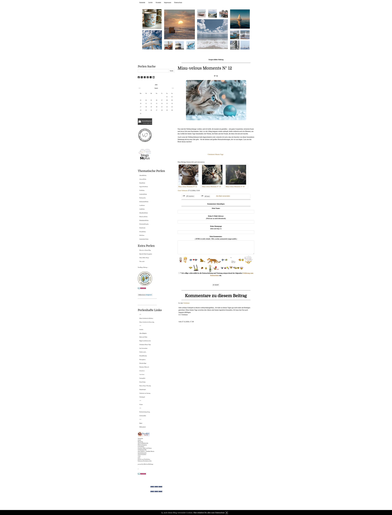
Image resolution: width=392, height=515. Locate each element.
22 (167, 106)
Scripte (141, 404)
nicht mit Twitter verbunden (202, 196)
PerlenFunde (142, 227)
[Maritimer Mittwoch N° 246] (179, 45)
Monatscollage (142, 363)
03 (140, 100)
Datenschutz (178, 2)
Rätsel (140, 423)
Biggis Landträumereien (145, 340)
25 (146, 110)
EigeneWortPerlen (143, 186)
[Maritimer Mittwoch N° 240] (212, 13)
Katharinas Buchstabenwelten (145, 461)
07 (162, 100)
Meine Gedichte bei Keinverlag (146, 322)
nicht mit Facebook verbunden (184, 196)
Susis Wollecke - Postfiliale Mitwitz (146, 451)
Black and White (143, 337)
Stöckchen (141, 235)
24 (140, 110)
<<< (139, 88)
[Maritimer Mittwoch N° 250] (152, 40)
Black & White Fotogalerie (145, 254)
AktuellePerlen (142, 175)
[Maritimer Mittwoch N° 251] (152, 19)
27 (156, 110)
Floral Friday (142, 382)
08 (167, 100)
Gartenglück (142, 378)
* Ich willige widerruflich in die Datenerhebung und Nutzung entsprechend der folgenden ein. (216, 274)
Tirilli (139, 456)
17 (140, 106)
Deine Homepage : (216, 227)
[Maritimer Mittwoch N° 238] (212, 34)
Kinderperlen (142, 197)
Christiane (186, 303)
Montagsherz (142, 359)
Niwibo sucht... (143, 352)
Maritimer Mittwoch (144, 367)
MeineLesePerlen (143, 216)
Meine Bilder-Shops (144, 257)
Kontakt (158, 2)
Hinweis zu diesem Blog (145, 250)
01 (167, 96)
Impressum (167, 2)
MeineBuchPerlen (143, 212)
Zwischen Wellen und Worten (145, 448)
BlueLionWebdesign (148, 464)
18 (146, 106)
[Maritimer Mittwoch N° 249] (179, 24)
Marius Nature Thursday (145, 385)
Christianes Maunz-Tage (215, 154)
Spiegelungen (142, 389)
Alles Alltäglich (143, 333)
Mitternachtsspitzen (142, 444)
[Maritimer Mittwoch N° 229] (245, 45)
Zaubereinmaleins (142, 454)
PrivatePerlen (142, 231)
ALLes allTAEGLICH (143, 443)
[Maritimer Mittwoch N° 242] (201, 13)
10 (140, 103)
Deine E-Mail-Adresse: (216, 217)
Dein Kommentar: (216, 238)
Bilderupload (142, 427)
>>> (173, 88)
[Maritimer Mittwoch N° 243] (190, 45)
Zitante (139, 440)
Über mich (141, 261)
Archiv (150, 2)
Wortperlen (140, 438)
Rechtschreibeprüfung (144, 412)
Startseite (142, 2)
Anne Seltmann (183, 190)
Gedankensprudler (142, 449)
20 (156, 106)
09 (172, 100)
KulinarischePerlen (143, 201)
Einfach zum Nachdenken (144, 459)
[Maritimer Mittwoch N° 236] (234, 34)
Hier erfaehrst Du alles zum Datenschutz (209, 513)
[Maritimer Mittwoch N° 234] (245, 34)
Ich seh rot (141, 370)
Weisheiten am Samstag (144, 393)
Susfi (139, 457)
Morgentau (140, 441)
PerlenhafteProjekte (144, 224)
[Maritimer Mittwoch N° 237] (240, 19)
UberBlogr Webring (142, 267)
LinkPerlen (142, 209)
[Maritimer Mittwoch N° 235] (234, 45)
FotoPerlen (142, 190)
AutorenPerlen (142, 179)
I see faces (141, 374)
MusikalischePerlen (144, 220)
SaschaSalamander (142, 453)
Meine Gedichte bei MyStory (146, 318)
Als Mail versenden (223, 196)
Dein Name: (216, 208)
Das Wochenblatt (143, 348)
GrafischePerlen (143, 194)
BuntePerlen (142, 183)
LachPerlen (142, 205)
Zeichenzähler (142, 415)
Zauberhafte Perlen (143, 239)
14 (162, 103)
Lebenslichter (141, 446)
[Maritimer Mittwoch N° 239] (223, 13)
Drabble (141, 329)
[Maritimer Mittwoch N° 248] (168, 45)
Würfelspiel (142, 397)
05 (151, 100)
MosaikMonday (143, 355)
